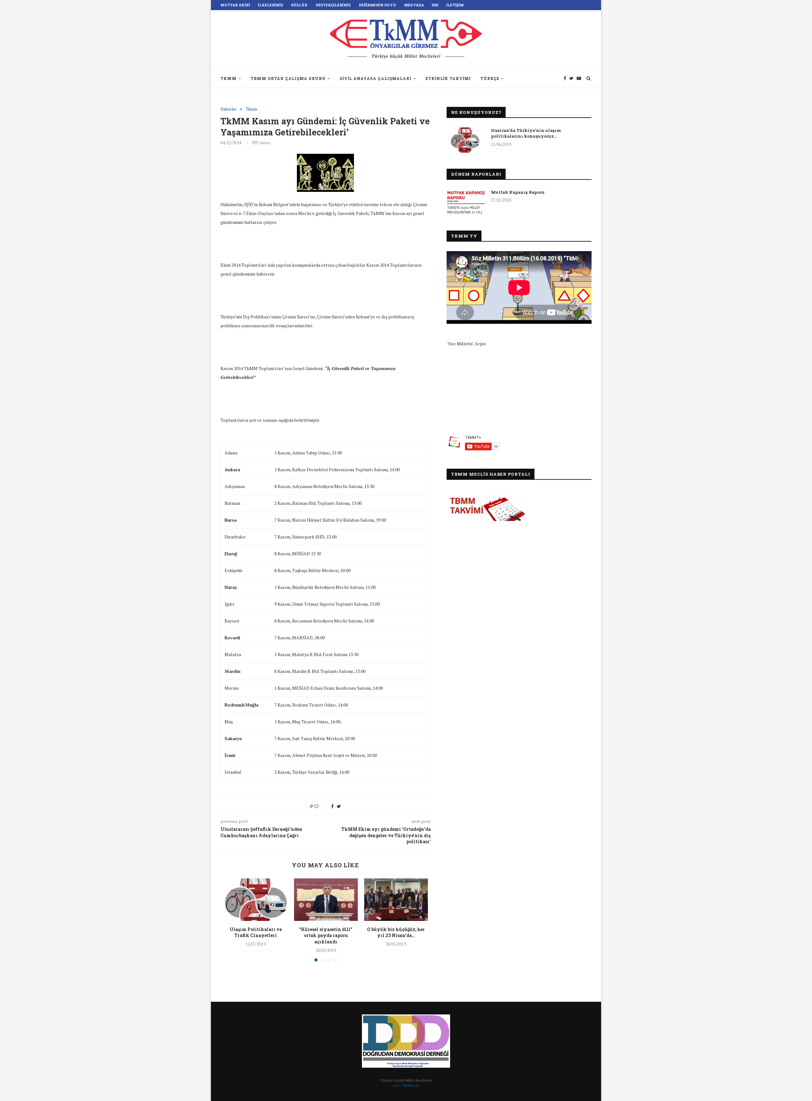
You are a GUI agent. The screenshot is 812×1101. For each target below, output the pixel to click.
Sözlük (299, 5)
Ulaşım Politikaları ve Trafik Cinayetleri (256, 932)
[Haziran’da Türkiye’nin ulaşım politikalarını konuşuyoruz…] (466, 140)
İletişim (455, 5)
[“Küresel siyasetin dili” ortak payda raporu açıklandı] (326, 899)
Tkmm (251, 109)
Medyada (414, 5)
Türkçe (489, 78)
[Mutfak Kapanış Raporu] (466, 202)
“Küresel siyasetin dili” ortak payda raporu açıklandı (325, 935)
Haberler (228, 109)
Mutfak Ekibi (235, 5)
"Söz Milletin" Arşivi (466, 344)
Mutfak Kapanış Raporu (518, 192)
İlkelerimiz (270, 5)
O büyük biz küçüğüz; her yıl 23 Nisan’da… (396, 932)
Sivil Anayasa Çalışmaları (376, 78)
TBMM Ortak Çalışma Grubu (288, 78)
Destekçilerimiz (333, 5)
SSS (435, 5)
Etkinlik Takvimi (448, 78)
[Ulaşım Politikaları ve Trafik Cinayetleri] (256, 899)
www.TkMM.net (406, 1085)
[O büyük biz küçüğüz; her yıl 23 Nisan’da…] (396, 899)
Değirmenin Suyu (377, 5)
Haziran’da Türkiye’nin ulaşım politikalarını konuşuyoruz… (526, 133)
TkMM (228, 78)
